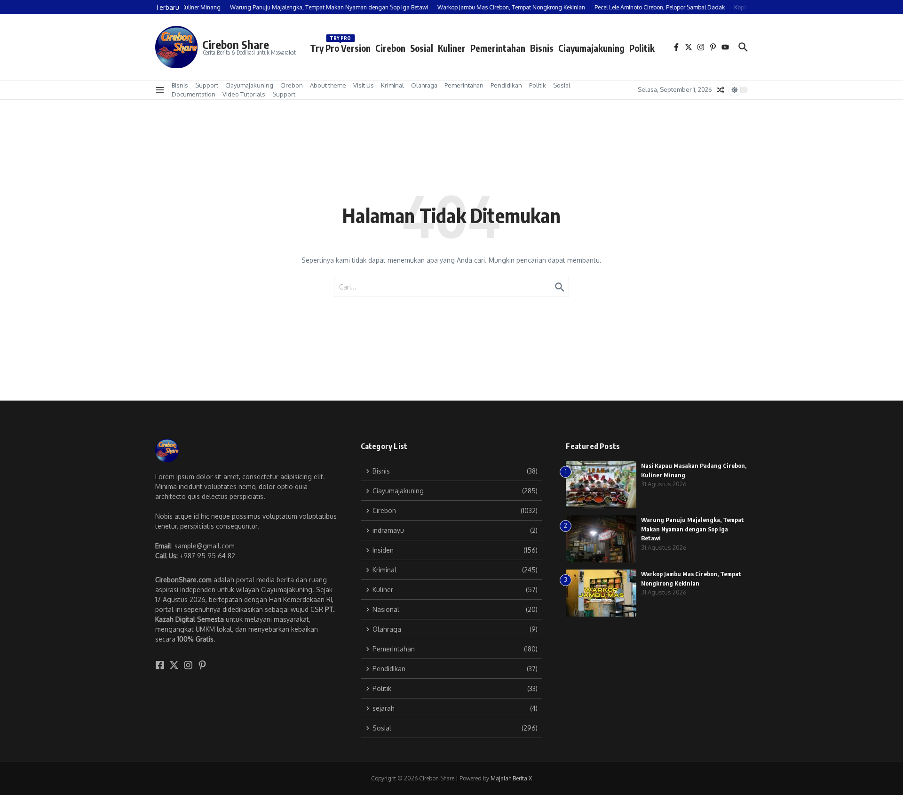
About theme (328, 85)
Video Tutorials (243, 94)
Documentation (193, 94)
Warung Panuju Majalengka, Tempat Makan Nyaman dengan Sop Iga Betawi (692, 529)
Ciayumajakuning (591, 48)
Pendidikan (506, 85)
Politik (642, 48)
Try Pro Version (340, 46)
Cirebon (390, 48)
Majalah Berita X (511, 778)
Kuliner (452, 48)
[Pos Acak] (720, 90)
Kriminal (392, 85)
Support (206, 85)
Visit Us (363, 85)
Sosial (421, 48)
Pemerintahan (497, 48)
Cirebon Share (235, 44)
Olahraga (424, 85)
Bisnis (542, 48)
